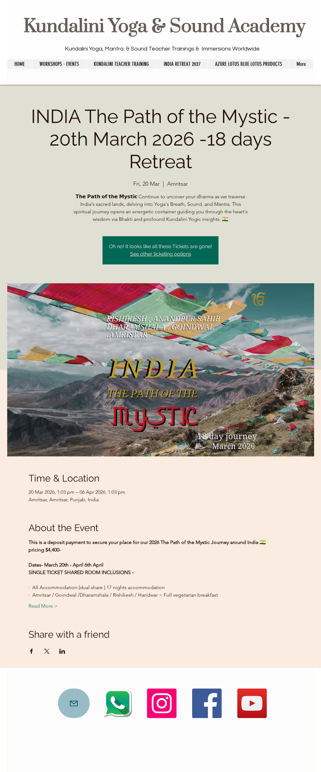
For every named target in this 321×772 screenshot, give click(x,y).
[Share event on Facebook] (31, 651)
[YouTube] (252, 703)
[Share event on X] (47, 651)
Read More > (43, 606)
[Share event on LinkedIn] (62, 651)
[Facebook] (207, 703)
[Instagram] (161, 703)
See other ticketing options (160, 254)
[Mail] (74, 703)
